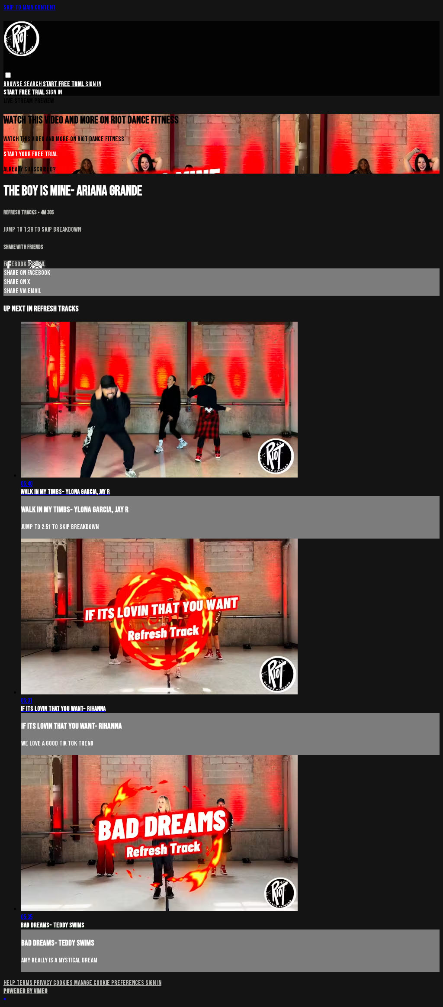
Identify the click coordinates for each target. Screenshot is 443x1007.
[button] (8, 75)
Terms (25, 983)
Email (38, 264)
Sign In (54, 92)
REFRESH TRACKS (20, 212)
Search (33, 84)
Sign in (93, 84)
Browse (13, 84)
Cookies (63, 983)
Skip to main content (29, 7)
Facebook (15, 264)
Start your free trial (30, 154)
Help (9, 983)
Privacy (43, 983)
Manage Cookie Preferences (109, 983)
